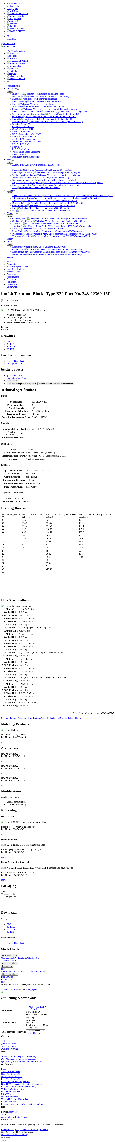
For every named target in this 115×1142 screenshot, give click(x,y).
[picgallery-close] (2, 1137)
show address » (33, 1033)
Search (10, 257)
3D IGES (11, 344)
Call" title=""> (23, 971)
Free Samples (7, 977)
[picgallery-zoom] (9, 1137)
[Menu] (8, 81)
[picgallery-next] (4, 1140)
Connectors (12, 88)
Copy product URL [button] (15, 363)
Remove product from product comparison (56, 384)
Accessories (23, 718)
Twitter (23, 1129)
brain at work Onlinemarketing (14, 1134)
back (9, 261)
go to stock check (14, 375)
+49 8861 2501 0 (8, 960)
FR (8, 36)
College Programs (10, 1049)
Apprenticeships (9, 1046)
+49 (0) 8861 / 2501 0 (36, 1007)
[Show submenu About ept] (17, 213)
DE (8, 34)
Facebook (5, 1129)
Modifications (34, 718)
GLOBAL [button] (11, 39)
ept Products (16, 958)
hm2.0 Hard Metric (30, 958)
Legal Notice (21, 1117)
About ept (11, 213)
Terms (4, 1114)
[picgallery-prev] (2, 1140)
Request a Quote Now (17, 378)
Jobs (4, 1041)
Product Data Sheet (15, 361)
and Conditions (8, 1117)
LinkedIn (44, 1129)
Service (10, 190)
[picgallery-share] (4, 1137)
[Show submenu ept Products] (77, 117)
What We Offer (9, 1044)
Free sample (13, 381)
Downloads (64, 718)
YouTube (30, 1129)
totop (3, 969)
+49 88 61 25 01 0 (9, 989)
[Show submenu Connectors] (18, 89)
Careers (10, 239)
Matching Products (9, 718)
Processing (45, 718)
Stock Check (75, 718)
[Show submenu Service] (14, 190)
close (10, 91)
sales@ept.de (31, 989)
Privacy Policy (7, 1119)
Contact (10, 241)
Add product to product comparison (22, 384)
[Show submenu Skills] (13, 160)
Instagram (14, 1129)
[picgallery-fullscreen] (7, 1137)
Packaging (54, 718)
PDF (9, 341)
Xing (37, 1129)
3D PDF (10, 349)
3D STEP (11, 346)
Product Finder (13, 86)
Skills (9, 159)
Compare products (9, 963)
